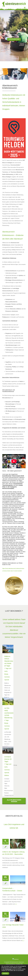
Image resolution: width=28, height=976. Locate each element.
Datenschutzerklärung (10, 964)
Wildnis (6, 775)
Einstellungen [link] (8, 969)
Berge (6, 674)
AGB (21, 964)
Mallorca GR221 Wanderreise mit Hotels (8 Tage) (8, 661)
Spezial (6, 680)
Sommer (7, 677)
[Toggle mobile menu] (25, 7)
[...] (16, 904)
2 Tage (6, 720)
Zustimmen (5, 973)
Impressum (21, 962)
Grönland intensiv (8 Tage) (7, 759)
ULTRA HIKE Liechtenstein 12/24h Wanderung (8, 713)
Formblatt (18, 964)
